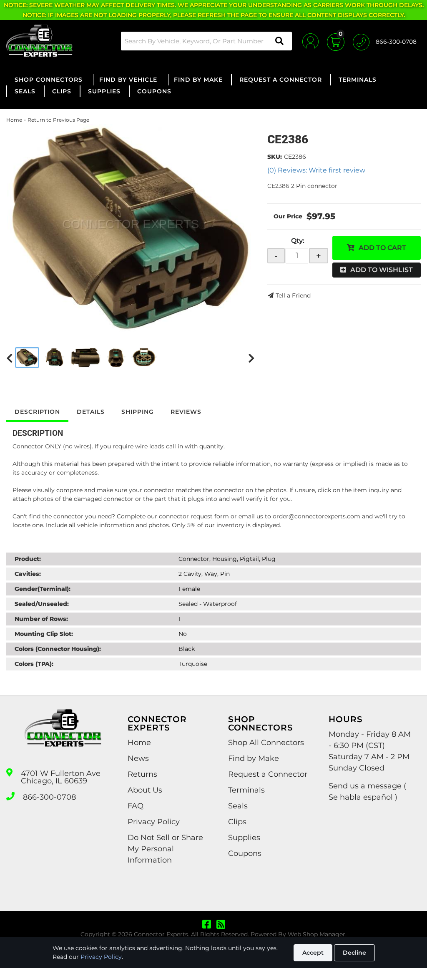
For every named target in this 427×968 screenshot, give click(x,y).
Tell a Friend (293, 295)
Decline (354, 952)
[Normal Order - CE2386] (130, 228)
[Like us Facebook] (206, 924)
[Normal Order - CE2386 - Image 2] (54, 357)
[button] (206, 41)
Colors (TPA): (34, 664)
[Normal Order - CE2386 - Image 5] (144, 357)
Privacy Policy (101, 956)
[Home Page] (63, 735)
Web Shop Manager (316, 934)
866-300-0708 (49, 797)
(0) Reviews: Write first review (316, 170)
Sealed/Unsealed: (42, 604)
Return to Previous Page (58, 120)
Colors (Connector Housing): (58, 649)
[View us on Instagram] (220, 924)
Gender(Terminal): (42, 589)
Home (14, 120)
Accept (313, 952)
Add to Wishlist (381, 270)
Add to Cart (382, 248)
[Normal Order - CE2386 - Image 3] (85, 357)
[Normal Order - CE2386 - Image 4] (116, 357)
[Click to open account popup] (310, 41)
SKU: (274, 156)
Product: (28, 559)
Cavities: (28, 574)
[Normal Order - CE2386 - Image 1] (27, 357)
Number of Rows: (41, 619)
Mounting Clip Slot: (44, 634)
